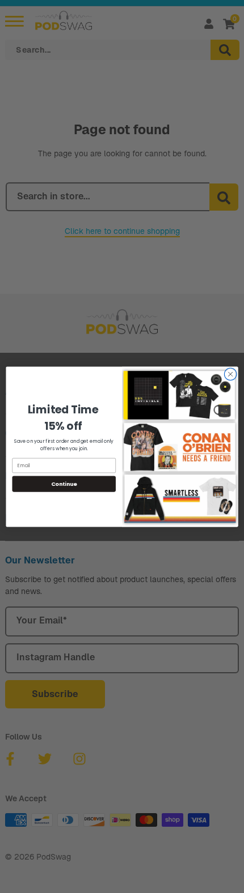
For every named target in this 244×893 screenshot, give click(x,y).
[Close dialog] (230, 374)
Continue (64, 483)
